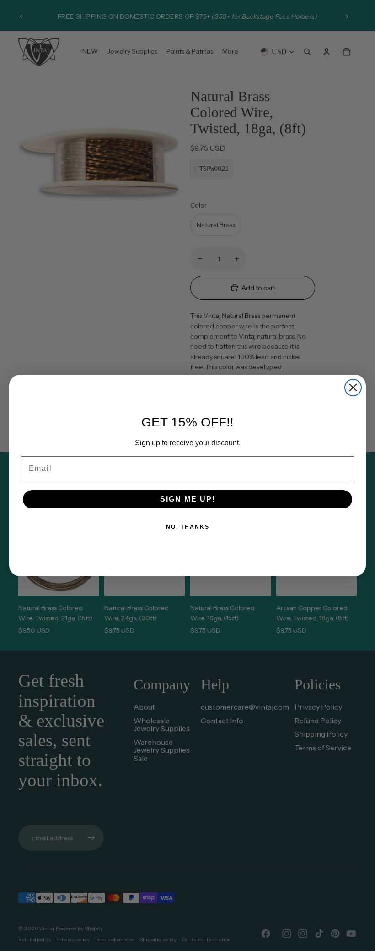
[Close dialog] (353, 387)
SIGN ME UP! (187, 499)
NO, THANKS (187, 527)
